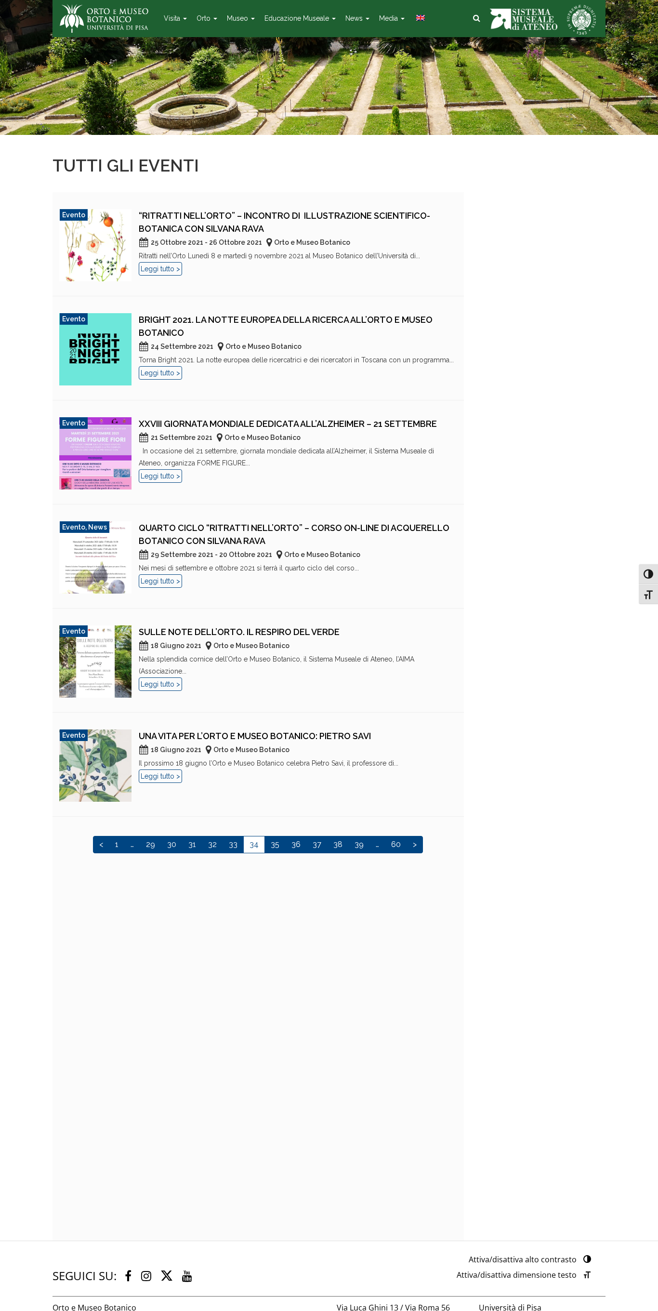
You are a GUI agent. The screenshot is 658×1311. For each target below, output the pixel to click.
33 (233, 844)
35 (275, 844)
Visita (173, 18)
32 (212, 844)
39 (359, 844)
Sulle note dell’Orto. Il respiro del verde (239, 632)
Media (389, 18)
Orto (204, 18)
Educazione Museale (297, 18)
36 (296, 844)
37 (317, 844)
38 (337, 844)
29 (150, 844)
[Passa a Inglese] (419, 18)
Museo (238, 18)
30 (171, 844)
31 (192, 844)
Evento (73, 215)
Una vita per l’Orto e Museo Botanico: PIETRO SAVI (255, 736)
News (355, 18)
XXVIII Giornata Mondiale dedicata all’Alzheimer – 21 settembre (288, 424)
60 (396, 844)
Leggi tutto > (160, 269)
